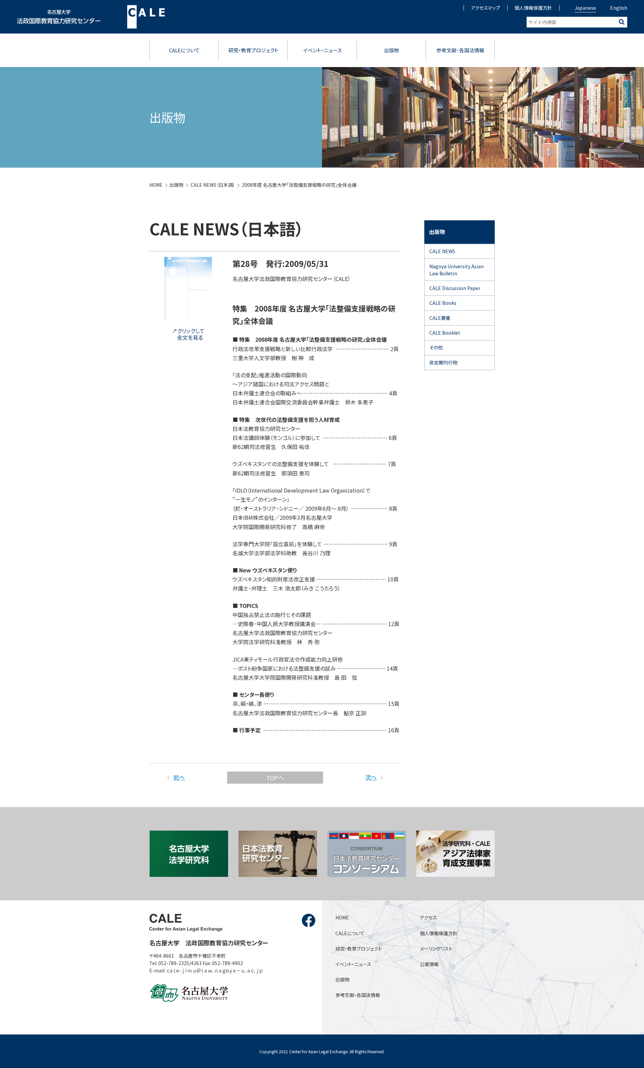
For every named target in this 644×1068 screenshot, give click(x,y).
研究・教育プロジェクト (253, 50)
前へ (178, 777)
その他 (436, 347)
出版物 (391, 50)
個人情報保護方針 (533, 7)
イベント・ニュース (322, 50)
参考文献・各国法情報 (460, 50)
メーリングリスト (436, 948)
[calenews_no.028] (188, 319)
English (618, 7)
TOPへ (275, 777)
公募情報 (429, 964)
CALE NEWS (442, 251)
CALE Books (443, 302)
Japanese (585, 7)
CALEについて (184, 50)
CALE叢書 (439, 318)
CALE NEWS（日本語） (213, 184)
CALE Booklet (444, 332)
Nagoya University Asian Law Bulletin (456, 270)
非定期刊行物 (443, 362)
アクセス (428, 917)
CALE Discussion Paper (454, 288)
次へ (371, 777)
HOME (156, 184)
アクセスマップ (485, 7)
